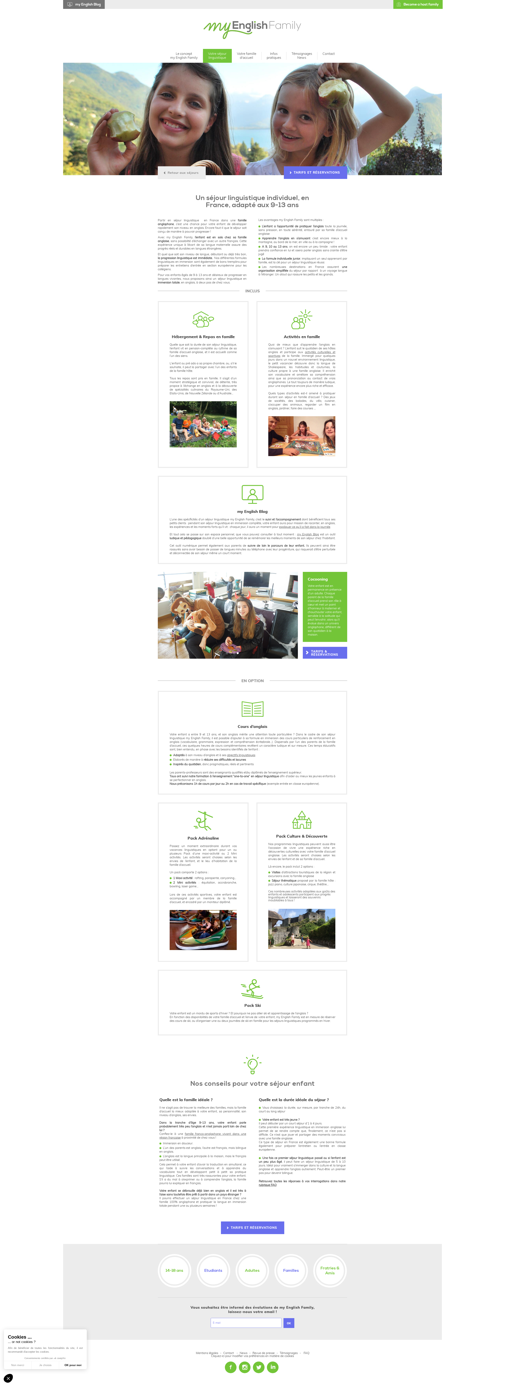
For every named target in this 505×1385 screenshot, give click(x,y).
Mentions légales (207, 1353)
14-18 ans (174, 1270)
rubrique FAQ (268, 1185)
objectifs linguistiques (241, 755)
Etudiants (213, 1270)
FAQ (306, 1353)
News (244, 1353)
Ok (289, 1323)
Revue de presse (263, 1353)
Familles (291, 1270)
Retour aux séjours (183, 173)
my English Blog (88, 4)
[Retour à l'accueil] (252, 29)
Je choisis (45, 1365)
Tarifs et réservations (317, 172)
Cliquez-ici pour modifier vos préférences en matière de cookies (252, 1356)
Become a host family (421, 4)
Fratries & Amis (330, 1271)
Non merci (17, 1365)
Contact (228, 1353)
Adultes (252, 1270)
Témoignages (289, 1353)
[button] (226, 653)
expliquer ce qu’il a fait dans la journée (304, 527)
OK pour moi (73, 1365)
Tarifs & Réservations (324, 653)
